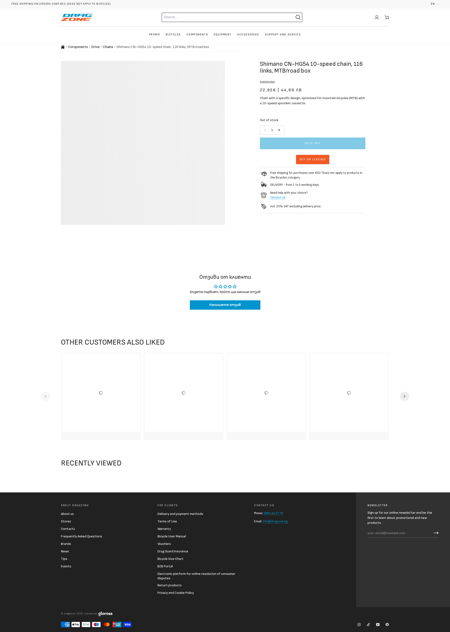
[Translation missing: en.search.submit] (298, 17)
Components (78, 47)
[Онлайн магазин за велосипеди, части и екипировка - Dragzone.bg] (63, 47)
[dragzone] (77, 17)
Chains (108, 47)
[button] (435, 4)
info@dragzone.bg (275, 521)
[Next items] (404, 396)
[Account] (377, 17)
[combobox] (223, 17)
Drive (95, 47)
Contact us (277, 197)
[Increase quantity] (279, 130)
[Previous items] (45, 396)
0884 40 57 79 (273, 513)
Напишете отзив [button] (225, 305)
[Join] (435, 532)
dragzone (69, 613)
